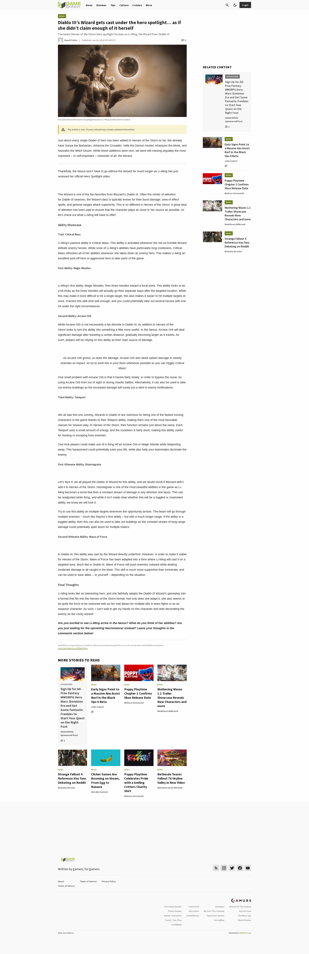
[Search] (227, 5)
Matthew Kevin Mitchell (169, 787)
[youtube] (247, 868)
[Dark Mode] (235, 5)
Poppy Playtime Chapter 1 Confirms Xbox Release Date (138, 693)
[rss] (216, 868)
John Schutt (97, 706)
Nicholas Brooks (66, 787)
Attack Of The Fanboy (240, 906)
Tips (113, 5)
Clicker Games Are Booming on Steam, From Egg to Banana (105, 780)
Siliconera (194, 911)
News (89, 5)
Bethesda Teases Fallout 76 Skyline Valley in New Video (171, 778)
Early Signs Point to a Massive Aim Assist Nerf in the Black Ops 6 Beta (105, 695)
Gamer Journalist (173, 915)
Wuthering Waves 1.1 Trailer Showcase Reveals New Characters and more (172, 697)
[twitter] (232, 868)
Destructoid (245, 911)
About (61, 881)
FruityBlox (219, 920)
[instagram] (224, 868)
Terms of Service (88, 881)
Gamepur (219, 906)
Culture (124, 5)
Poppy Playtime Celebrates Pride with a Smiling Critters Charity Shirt (136, 782)
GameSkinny (192, 915)
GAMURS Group (245, 933)
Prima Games (175, 911)
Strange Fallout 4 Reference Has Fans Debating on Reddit (72, 778)
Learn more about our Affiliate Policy (73, 648)
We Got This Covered (214, 911)
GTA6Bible (176, 924)
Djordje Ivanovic (99, 791)
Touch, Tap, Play (173, 920)
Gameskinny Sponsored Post (69, 733)
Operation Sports (215, 915)
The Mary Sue (244, 915)
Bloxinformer (244, 920)
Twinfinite (193, 906)
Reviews (101, 5)
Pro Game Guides (173, 906)
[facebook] (240, 868)
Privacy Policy (109, 881)
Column (137, 5)
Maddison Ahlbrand (167, 711)
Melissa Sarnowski (134, 702)
